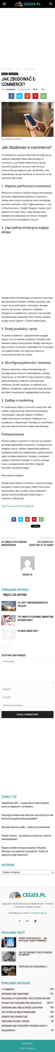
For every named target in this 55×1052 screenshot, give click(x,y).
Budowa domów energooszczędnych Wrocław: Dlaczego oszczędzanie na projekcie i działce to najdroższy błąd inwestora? (24, 851)
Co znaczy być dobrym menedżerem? (13, 543)
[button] (51, 4)
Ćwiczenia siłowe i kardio (15, 1021)
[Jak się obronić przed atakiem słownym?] (8, 956)
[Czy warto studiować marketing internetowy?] (8, 620)
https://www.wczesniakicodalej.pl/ (17, 506)
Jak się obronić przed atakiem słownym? (35, 953)
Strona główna (7, 69)
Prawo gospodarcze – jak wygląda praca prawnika (32, 939)
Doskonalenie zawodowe (14, 993)
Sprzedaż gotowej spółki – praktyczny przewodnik (25, 827)
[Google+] (28, 921)
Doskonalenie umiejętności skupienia (22, 1007)
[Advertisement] (27, 37)
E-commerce (13, 74)
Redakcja (11, 89)
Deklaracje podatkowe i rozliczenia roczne (25, 998)
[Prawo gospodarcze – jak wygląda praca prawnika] (8, 942)
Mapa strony (27, 1043)
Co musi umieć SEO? (28, 631)
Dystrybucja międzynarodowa (18, 1012)
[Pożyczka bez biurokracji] (8, 971)
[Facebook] (20, 921)
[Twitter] (35, 921)
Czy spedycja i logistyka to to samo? (41, 543)
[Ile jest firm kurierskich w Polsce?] (8, 606)
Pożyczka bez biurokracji (32, 966)
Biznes (4, 74)
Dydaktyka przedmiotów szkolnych (21, 1003)
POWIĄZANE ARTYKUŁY (15, 590)
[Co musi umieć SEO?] (8, 634)
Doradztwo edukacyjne (14, 1016)
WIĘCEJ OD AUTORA (15, 595)
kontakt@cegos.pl (38, 912)
